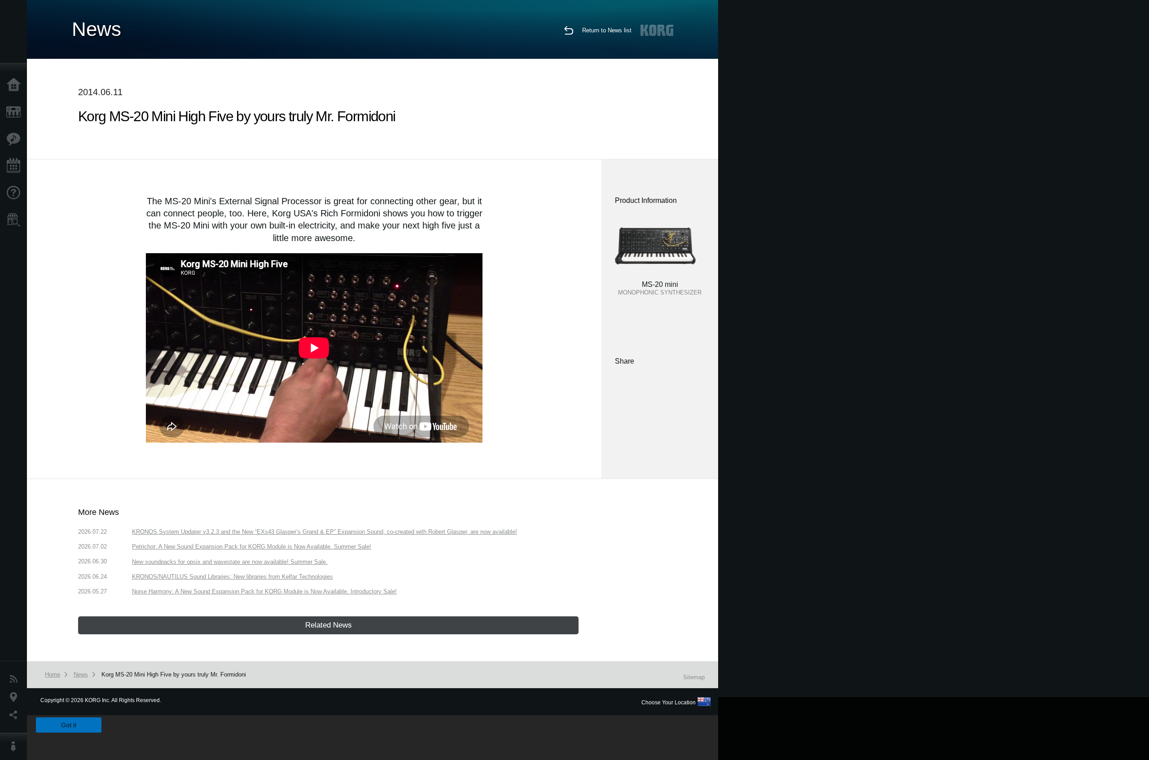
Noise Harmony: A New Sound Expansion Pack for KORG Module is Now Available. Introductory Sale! (264, 591)
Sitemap (694, 677)
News (15, 679)
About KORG (15, 746)
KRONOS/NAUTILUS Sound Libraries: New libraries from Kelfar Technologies (232, 576)
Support (15, 193)
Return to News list (607, 30)
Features (15, 139)
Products (15, 112)
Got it (68, 725)
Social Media (15, 715)
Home (15, 85)
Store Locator (15, 219)
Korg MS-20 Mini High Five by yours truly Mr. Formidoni (173, 674)
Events (15, 166)
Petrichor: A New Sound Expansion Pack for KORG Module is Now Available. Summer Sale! (251, 546)
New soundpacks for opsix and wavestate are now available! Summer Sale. (230, 561)
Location (15, 697)
